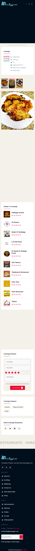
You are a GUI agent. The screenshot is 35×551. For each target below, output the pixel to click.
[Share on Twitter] (10, 428)
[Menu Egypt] (9, 3)
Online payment (8, 520)
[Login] (29, 3)
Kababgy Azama (18, 212)
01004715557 (16, 57)
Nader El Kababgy (18, 232)
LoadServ (24, 550)
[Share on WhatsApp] (19, 428)
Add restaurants (9, 504)
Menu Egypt (16, 542)
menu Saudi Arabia (9, 492)
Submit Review (16, 387)
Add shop (7, 508)
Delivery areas (16, 70)
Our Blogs (7, 480)
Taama (14, 301)
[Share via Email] (15, 428)
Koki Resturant (17, 292)
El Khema (15, 222)
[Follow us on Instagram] (6, 467)
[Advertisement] (17, 25)
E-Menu (6, 512)
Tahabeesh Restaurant (20, 272)
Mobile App (7, 484)
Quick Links (4, 472)
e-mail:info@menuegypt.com (10, 531)
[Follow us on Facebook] (2, 467)
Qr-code (6, 516)
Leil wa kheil (17, 242)
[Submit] (22, 537)
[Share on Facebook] (5, 428)
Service (3, 500)
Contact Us (7, 488)
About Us (7, 476)
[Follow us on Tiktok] (10, 467)
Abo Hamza (16, 262)
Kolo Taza (15, 282)
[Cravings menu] (4, 83)
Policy (6, 495)
